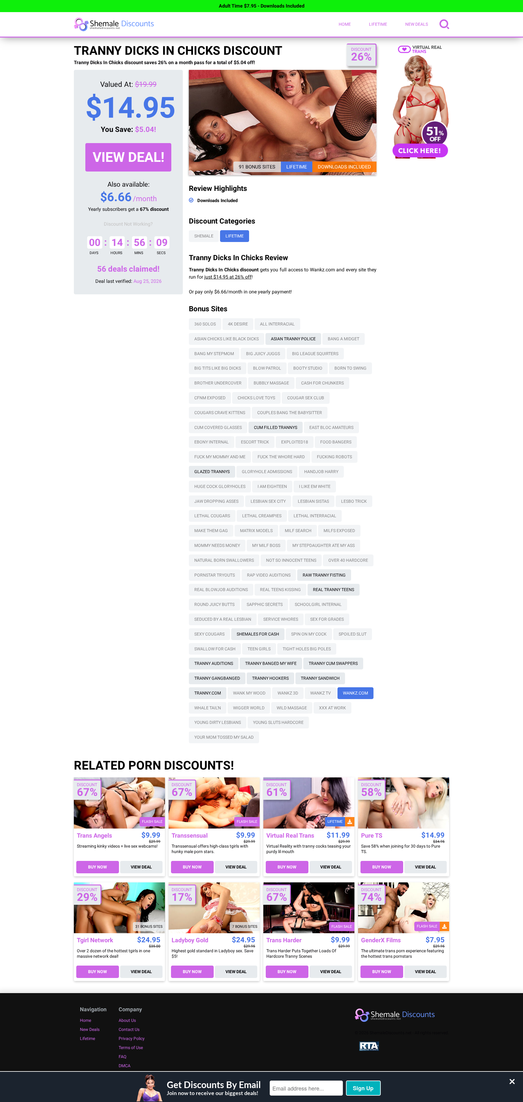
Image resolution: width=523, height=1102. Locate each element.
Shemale (203, 236)
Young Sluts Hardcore (278, 722)
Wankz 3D (288, 693)
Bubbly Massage (271, 383)
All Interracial (277, 324)
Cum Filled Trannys (275, 427)
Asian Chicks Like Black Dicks (226, 338)
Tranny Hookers (270, 678)
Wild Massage (292, 707)
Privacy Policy (132, 1038)
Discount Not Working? (128, 224)
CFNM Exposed (209, 397)
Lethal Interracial (315, 515)
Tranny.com (207, 693)
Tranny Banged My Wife (271, 663)
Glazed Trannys (212, 471)
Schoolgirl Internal (318, 604)
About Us (127, 1020)
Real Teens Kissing (280, 589)
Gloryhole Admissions (267, 471)
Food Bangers (335, 442)
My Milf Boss (266, 545)
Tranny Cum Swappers (333, 663)
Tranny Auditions (213, 663)
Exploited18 (294, 442)
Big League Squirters (315, 353)
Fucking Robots (334, 456)
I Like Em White (315, 486)
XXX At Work (332, 707)
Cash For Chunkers (322, 383)
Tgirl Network (95, 940)
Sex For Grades (327, 619)
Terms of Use (131, 1047)
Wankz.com (355, 693)
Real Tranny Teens (333, 589)
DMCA (124, 1065)
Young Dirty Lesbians (217, 722)
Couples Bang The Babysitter (289, 412)
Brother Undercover (218, 383)
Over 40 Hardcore (348, 560)
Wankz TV (320, 693)
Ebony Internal (211, 442)
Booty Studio (307, 368)
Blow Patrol (267, 368)
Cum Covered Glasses (218, 427)
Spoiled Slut (353, 634)
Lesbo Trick (354, 501)
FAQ (123, 1056)
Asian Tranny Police (293, 338)
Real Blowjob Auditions (221, 589)
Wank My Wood (249, 693)
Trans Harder (283, 940)
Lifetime (378, 24)
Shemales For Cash (258, 634)
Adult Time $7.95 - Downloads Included (261, 6)
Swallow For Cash (214, 648)
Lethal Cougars (212, 515)
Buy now (97, 867)
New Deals (416, 24)
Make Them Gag (211, 530)
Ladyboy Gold (190, 940)
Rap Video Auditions (269, 575)
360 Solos (205, 324)
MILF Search (298, 530)
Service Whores (280, 619)
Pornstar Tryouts (214, 575)
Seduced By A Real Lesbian (222, 619)
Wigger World (249, 707)
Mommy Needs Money (217, 545)
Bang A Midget (343, 338)
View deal (141, 867)
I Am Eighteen (272, 486)
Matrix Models (256, 530)
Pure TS (371, 835)
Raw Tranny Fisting (324, 575)
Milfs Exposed (339, 530)
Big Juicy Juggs (263, 353)
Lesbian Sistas (313, 501)
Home (345, 24)
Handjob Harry (321, 471)
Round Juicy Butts (214, 604)
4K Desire (238, 324)
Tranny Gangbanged (217, 678)
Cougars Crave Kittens (219, 412)
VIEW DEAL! (128, 157)
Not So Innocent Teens (291, 560)
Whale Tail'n (207, 707)
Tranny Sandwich (320, 678)
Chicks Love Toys (256, 397)
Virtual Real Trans (290, 835)
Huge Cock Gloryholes (219, 486)
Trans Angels (94, 835)
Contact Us (129, 1029)
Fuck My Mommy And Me (219, 456)
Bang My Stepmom (214, 353)
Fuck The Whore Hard (281, 456)
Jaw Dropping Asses (216, 501)
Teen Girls (259, 648)
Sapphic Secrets (265, 604)
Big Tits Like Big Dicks (217, 368)
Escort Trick (255, 442)
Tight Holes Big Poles (307, 648)
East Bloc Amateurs (331, 427)
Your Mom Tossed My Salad (224, 737)
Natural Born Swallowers (224, 560)
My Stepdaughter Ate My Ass (323, 545)
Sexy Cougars (209, 634)
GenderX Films (381, 940)
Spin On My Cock (309, 634)
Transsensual (190, 835)
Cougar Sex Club (305, 397)
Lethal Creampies (261, 515)
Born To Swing (350, 368)
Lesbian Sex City (268, 501)
